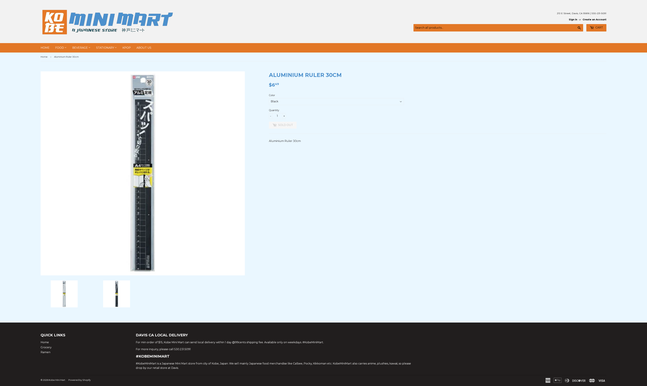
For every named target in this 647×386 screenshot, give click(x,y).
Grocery (46, 347)
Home (45, 47)
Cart (599, 27)
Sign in (573, 19)
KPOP (126, 47)
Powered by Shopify (79, 380)
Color (272, 95)
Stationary (105, 47)
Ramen (45, 352)
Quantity (274, 110)
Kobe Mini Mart (57, 380)
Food (60, 47)
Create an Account (594, 19)
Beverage (80, 47)
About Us (143, 47)
